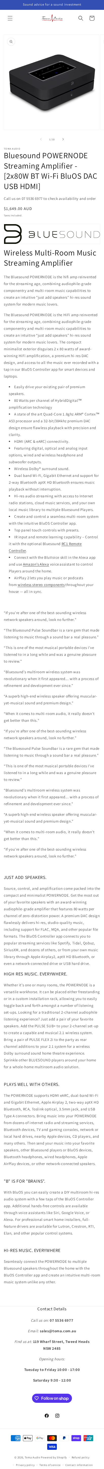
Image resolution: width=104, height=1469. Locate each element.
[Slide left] (40, 139)
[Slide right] (63, 139)
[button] (10, 18)
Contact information (79, 1465)
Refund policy (81, 1457)
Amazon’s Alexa (36, 564)
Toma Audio (32, 1457)
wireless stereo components (41, 584)
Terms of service (50, 1465)
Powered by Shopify (54, 1457)
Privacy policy (25, 1465)
